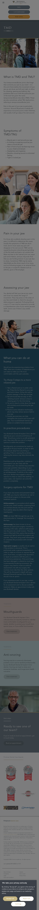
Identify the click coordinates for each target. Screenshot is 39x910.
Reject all (26, 898)
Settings (18, 904)
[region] (18, 895)
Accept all (10, 898)
